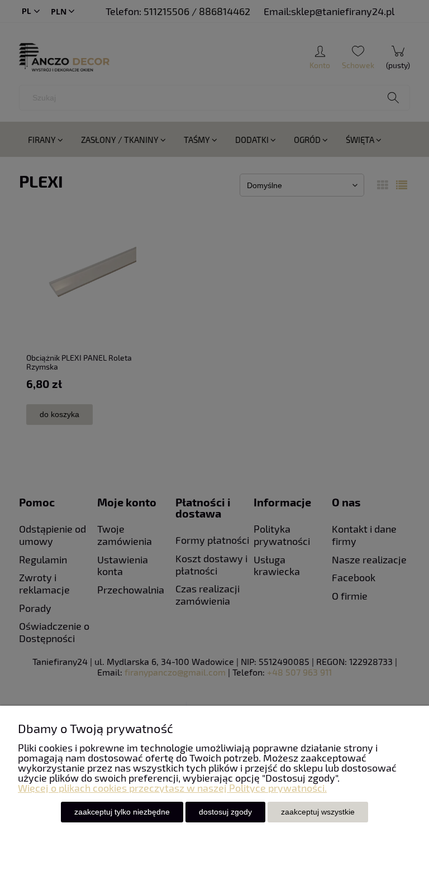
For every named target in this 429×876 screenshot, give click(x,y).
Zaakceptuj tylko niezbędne (122, 811)
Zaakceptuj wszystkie (318, 811)
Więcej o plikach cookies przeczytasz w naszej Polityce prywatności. (172, 788)
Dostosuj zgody (225, 811)
